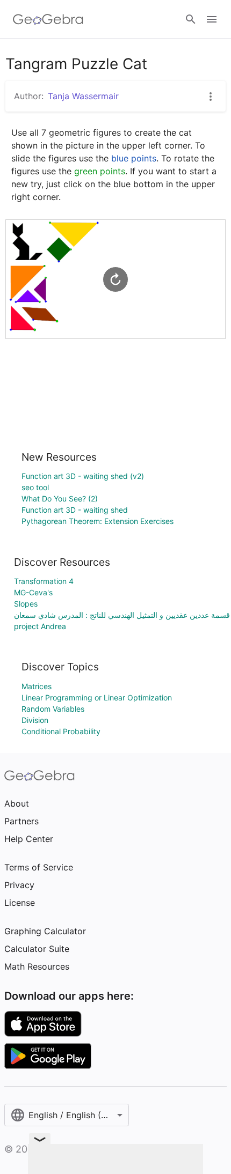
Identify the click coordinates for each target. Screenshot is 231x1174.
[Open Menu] (211, 19)
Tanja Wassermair (83, 96)
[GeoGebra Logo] (48, 19)
